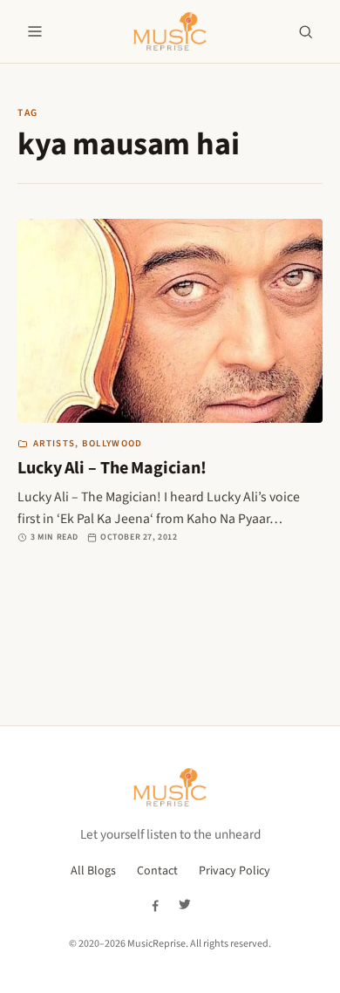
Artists (54, 443)
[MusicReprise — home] (169, 31)
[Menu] (34, 31)
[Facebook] (155, 905)
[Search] (305, 31)
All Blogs (93, 871)
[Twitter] (185, 905)
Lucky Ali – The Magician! (112, 468)
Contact (157, 871)
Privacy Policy (234, 871)
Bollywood (112, 443)
